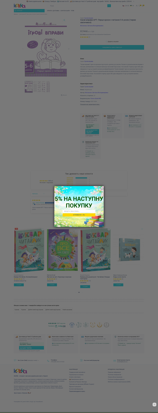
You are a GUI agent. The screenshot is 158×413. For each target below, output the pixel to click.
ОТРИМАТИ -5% (79, 215)
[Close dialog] (101, 188)
